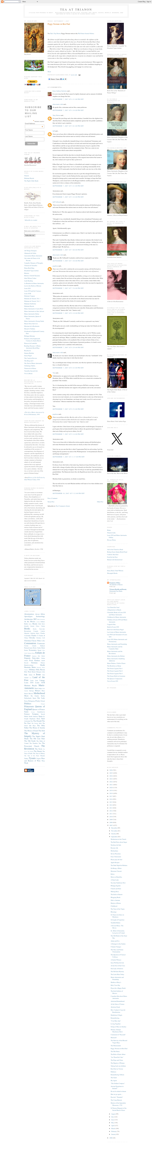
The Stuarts (38, 751)
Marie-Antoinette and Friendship (117, 644)
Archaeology (40, 616)
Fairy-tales (36, 658)
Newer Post (51, 502)
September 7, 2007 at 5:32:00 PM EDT (68, 197)
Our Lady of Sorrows (117, 969)
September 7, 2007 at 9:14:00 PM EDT (68, 434)
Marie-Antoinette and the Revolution (114, 652)
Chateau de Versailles (30, 265)
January (113, 1134)
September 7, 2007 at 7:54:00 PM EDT (68, 288)
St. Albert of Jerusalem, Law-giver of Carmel (118, 932)
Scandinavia (41, 712)
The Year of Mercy (39, 753)
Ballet (26, 624)
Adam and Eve (115, 941)
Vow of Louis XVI (112, 681)
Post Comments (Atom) (63, 506)
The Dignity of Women (118, 1063)
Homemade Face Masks (115, 591)
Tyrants (32, 758)
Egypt (39, 650)
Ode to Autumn (115, 900)
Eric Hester (41, 656)
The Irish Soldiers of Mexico (117, 992)
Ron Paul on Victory (117, 1069)
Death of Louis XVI (113, 627)
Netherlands (27, 698)
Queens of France (38, 709)
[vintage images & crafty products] (32, 605)
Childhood (114, 906)
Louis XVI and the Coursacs (32, 291)
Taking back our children (118, 1066)
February (114, 1131)
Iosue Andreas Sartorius (60, 91)
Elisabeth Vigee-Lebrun (31, 271)
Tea (32, 721)
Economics (33, 650)
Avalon (38, 621)
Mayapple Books (112, 573)
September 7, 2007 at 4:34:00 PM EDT (68, 110)
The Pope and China (117, 1060)
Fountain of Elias (114, 583)
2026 (111, 770)
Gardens (37, 660)
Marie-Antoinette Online (31, 314)
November (114, 831)
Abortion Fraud (115, 1007)
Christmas (27, 640)
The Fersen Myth (36, 723)
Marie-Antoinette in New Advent (34, 311)
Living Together (116, 1024)
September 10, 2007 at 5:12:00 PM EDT (69, 493)
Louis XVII (27, 294)
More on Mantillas (116, 877)
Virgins (38, 758)
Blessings (114, 912)
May (112, 1123)
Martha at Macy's (116, 982)
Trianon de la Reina (30, 368)
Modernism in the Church (118, 839)
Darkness (113, 1072)
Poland (43, 701)
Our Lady (41, 698)
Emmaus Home (31, 653)
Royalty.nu (27, 351)
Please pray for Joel (116, 860)
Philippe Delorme (29, 336)
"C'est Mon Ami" (116, 1021)
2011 (111, 814)
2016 (111, 799)
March (113, 1128)
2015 (111, 802)
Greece (43, 663)
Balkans (43, 621)
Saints (26, 712)
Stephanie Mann (34, 719)
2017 (111, 796)
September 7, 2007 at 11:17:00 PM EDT (69, 457)
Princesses (29, 706)
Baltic (30, 624)
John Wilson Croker (30, 278)
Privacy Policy (111, 540)
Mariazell (114, 1038)
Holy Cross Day (115, 985)
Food (31, 660)
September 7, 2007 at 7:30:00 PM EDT (68, 261)
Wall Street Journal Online (86, 33)
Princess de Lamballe (30, 343)
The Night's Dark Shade (31, 181)
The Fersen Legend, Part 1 (115, 668)
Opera (34, 698)
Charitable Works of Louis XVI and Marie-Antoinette (116, 613)
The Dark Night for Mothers (119, 865)
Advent (37, 614)
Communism (30, 643)
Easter (26, 650)
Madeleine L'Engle (116, 1015)
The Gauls (114, 1078)
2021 (111, 785)
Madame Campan (29, 296)
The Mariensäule (116, 1046)
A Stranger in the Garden (118, 944)
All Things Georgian (30, 251)
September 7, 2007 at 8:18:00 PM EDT (68, 313)
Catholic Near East (112, 554)
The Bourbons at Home (114, 666)
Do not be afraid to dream (118, 1091)
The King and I (28, 361)
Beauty (34, 624)
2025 (111, 773)
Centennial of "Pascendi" (118, 1035)
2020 (111, 787)
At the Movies (29, 621)
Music (26, 696)
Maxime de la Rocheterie (31, 326)
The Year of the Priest (31, 756)
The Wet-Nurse (115, 1051)
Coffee (43, 641)
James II (32, 675)
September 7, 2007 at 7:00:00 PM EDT (68, 250)
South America (33, 716)
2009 (111, 819)
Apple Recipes (115, 862)
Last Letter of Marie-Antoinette (116, 632)
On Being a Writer (116, 868)
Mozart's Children (29, 329)
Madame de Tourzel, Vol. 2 (32, 301)
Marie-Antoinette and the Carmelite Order (114, 648)
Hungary (39, 672)
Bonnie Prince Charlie (37, 626)
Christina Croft (40, 638)
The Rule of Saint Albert (118, 1054)
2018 (111, 793)
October (113, 834)
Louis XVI (27, 288)
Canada (35, 631)
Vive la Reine (28, 373)
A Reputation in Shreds (114, 610)
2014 (111, 805)
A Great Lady (115, 880)
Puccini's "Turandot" (117, 1097)
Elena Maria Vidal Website (115, 571)
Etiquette (27, 658)
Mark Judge (38, 688)
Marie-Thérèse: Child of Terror (116, 663)
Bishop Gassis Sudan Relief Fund (117, 552)
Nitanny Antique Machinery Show (117, 1031)
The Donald (37, 721)
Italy (25, 674)
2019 (111, 790)
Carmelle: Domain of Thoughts (33, 263)
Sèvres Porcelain (116, 854)
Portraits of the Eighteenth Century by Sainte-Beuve (32, 340)
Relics (113, 874)
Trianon (26, 176)
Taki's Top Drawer (55, 33)
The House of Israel (31, 730)
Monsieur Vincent (116, 871)
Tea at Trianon (76, 9)
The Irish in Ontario (117, 894)
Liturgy (42, 680)
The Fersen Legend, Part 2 (115, 671)
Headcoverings (28, 665)
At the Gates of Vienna (117, 1004)
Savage (33, 712)
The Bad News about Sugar (119, 842)
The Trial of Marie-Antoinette (33, 363)
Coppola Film (111, 624)
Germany (34, 662)
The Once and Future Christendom (117, 951)
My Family (35, 696)
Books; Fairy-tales (39, 629)
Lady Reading (28, 281)
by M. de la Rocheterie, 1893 (34, 413)
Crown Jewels (30, 646)
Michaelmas (114, 851)
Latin (31, 680)
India (43, 672)
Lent (36, 680)
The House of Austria (37, 728)
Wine (43, 761)
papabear (55, 266)
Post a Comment (52, 498)
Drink (43, 648)
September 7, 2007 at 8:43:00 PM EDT (68, 368)
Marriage (31, 691)
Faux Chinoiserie (116, 857)
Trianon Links (111, 533)
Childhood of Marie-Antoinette (116, 617)
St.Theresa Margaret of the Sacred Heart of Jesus (119, 1109)
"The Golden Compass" (118, 1083)
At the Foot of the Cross (118, 966)
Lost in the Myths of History (32, 286)
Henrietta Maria (30, 667)
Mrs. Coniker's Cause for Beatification (118, 1011)
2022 (111, 782)
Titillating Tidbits (29, 366)
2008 (111, 822)
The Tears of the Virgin (118, 909)
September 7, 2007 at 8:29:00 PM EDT (68, 347)
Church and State (116, 889)
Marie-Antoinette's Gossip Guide (34, 321)
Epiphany (34, 656)
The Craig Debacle (116, 1100)
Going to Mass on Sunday (118, 1027)
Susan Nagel (28, 356)
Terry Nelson (56, 115)
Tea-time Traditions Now (118, 883)
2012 (111, 811)
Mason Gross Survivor (31, 324)
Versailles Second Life (31, 371)
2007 (111, 825)
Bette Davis (41, 624)
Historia (26, 273)
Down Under (37, 648)
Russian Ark (114, 848)
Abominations (29, 614)
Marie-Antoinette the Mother (116, 656)
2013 (111, 808)
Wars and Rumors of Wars (34, 759)
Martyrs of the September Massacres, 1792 (118, 1104)
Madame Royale (29, 178)
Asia (38, 619)
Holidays (32, 669)
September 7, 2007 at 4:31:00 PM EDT (68, 99)
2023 (111, 779)
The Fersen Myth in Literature (116, 676)
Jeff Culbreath (57, 202)
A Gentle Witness (116, 960)
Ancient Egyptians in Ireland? (117, 1087)
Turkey (26, 758)
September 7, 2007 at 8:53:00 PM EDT (68, 409)
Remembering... (115, 1018)
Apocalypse (28, 616)
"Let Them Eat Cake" (113, 607)
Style (43, 718)
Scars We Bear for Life (117, 963)
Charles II (42, 636)
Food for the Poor (112, 557)
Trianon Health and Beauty (118, 589)
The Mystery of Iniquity (34, 735)
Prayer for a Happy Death (118, 988)
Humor (34, 672)
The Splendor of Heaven (116, 584)
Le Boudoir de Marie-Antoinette (34, 283)
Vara (54, 373)
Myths (43, 696)
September (114, 837)
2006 (111, 1138)
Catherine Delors (35, 633)
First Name (29, 130)
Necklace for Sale (116, 845)
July (112, 1117)
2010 (111, 817)
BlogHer (26, 626)
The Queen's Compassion (114, 679)
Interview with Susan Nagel (115, 630)
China (26, 638)
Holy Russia (40, 669)
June (112, 1120)
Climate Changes (116, 947)
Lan (30, 677)
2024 (111, 776)
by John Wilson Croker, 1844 (34, 478)
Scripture (35, 714)
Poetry (37, 701)
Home (109, 530)
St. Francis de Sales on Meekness (117, 916)
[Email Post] (79, 75)
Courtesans (41, 643)
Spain (41, 716)
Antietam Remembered (118, 1001)
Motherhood (39, 693)
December (114, 828)
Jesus (38, 674)
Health (42, 665)
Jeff (54, 131)
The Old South (29, 741)
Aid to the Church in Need (115, 549)
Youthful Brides (115, 923)
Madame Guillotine (30, 304)
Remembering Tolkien (117, 1075)
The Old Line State (37, 738)
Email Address (34, 123)
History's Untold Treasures (32, 276)
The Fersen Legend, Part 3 (115, 673)
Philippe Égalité (116, 886)
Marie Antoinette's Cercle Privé (33, 309)
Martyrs (37, 690)
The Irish (42, 730)
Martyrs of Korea (116, 903)
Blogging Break (115, 897)
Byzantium (27, 631)
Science (27, 714)
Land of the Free (34, 679)
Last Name (29, 136)
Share (49, 72)
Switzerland (27, 721)
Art (34, 618)
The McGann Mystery (117, 971)
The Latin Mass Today (117, 974)
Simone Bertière (29, 353)
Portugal (43, 704)
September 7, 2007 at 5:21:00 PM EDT (68, 186)
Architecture (28, 619)
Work (26, 763)
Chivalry (32, 638)
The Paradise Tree (35, 743)
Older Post (100, 502)
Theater (42, 756)
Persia (26, 701)
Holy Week (27, 672)
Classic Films (36, 640)
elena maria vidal (58, 104)
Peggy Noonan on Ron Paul (59, 24)
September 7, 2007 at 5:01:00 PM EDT (68, 126)
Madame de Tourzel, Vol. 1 (32, 299)
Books (27, 628)
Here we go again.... (116, 1094)
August (113, 1114)
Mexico (30, 693)
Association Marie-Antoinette (33, 256)
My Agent (114, 1080)
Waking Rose (115, 891)
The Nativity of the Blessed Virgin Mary (119, 1041)
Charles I (34, 635)
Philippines (31, 701)
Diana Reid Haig (29, 268)
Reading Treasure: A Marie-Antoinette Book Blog (32, 347)
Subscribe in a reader (31, 220)
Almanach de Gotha (30, 253)
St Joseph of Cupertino (117, 920)
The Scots (38, 749)
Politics (27, 703)
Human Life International (114, 560)
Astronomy (42, 619)
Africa (43, 614)
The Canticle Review (30, 358)
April (113, 1126)
